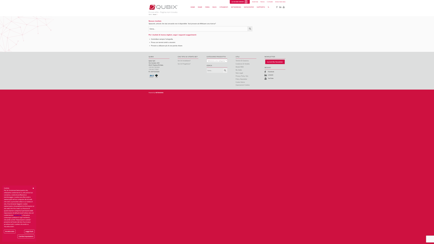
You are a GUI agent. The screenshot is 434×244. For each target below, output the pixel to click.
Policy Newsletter (241, 79)
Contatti (270, 2)
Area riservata (280, 2)
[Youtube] (283, 7)
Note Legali (239, 73)
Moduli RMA (240, 67)
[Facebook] (277, 7)
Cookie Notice (240, 82)
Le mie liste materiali (238, 1)
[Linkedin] (280, 7)
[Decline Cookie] (33, 188)
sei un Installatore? (184, 61)
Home (154, 14)
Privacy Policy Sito (242, 76)
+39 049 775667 (154, 69)
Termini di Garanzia (242, 61)
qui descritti (18, 215)
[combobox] (217, 60)
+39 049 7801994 (154, 67)
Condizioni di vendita (243, 64)
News (262, 2)
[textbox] (217, 60)
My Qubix (239, 70)
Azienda (255, 2)
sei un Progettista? (184, 64)
